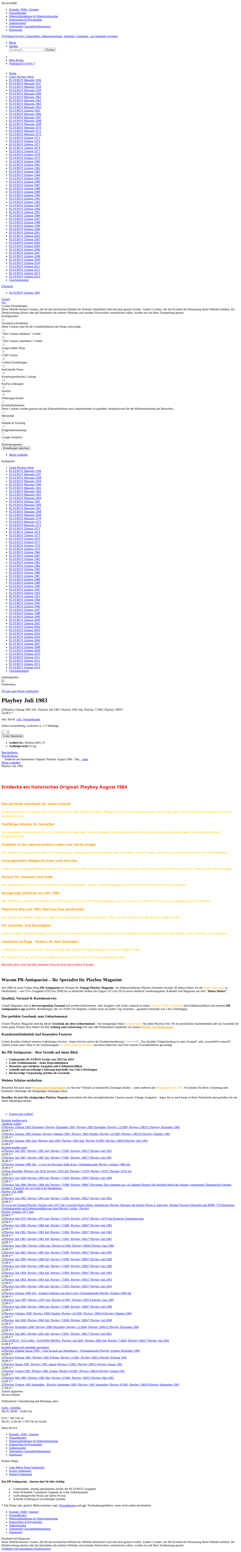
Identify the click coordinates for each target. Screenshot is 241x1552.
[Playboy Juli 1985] (46, 1252)
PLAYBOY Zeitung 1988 (24, 579)
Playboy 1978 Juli (120, 1171)
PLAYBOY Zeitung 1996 (24, 606)
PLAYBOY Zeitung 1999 (24, 616)
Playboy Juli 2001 (101, 1333)
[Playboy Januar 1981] (49, 1364)
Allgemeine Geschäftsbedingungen (30, 26)
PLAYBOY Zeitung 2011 (24, 657)
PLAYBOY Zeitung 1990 (24, 586)
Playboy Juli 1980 (101, 1225)
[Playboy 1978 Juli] (56, 1171)
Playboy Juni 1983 (137, 1140)
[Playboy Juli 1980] (46, 1225)
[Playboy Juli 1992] (46, 1198)
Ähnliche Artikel (11, 1123)
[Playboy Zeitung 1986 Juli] (50, 1164)
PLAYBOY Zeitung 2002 (24, 626)
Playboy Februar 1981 (113, 1357)
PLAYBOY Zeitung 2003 (24, 630)
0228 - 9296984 (11, 1408)
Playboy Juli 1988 (12, 1191)
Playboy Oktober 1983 (156, 1134)
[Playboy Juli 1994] (46, 1272)
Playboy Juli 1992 (101, 1198)
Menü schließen (18, 454)
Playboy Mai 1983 (103, 1377)
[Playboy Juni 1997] (47, 1300)
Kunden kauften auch (14, 1120)
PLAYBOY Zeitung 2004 (24, 633)
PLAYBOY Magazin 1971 (25, 521)
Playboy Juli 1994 (101, 1272)
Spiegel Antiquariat (20, 1474)
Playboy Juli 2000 (101, 1320)
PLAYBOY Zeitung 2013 (24, 664)
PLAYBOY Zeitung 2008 (24, 647)
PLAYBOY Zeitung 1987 (24, 576)
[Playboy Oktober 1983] (72, 1134)
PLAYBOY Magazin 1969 (25, 515)
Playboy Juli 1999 (101, 1178)
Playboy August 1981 (112, 1371)
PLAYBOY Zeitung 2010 (24, 653)
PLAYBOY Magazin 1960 (25, 484)
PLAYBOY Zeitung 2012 (24, 660)
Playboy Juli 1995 (101, 1286)
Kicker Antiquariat (20, 1470)
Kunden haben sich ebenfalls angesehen (25, 1347)
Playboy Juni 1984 (103, 1245)
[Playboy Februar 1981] (51, 1357)
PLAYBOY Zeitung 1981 (24, 555)
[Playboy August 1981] (50, 1371)
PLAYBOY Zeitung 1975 (24, 535)
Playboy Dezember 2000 (124, 1327)
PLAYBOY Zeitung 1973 (24, 528)
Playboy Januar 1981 (109, 1364)
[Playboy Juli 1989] (46, 1259)
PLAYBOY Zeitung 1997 (24, 609)
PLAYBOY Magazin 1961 (25, 487)
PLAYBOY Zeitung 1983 (24, 562)
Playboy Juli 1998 (101, 1306)
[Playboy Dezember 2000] (55, 1327)
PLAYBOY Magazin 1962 (25, 491)
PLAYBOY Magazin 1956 (25, 471)
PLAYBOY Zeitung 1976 (24, 538)
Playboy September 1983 (164, 1384)
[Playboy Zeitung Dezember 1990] (51, 1350)
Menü (12, 42)
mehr (85, 759)
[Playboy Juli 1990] (46, 1266)
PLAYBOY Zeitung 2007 (24, 643)
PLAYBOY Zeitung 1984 (24, 565)
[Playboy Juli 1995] (46, 1286)
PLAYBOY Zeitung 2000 (24, 620)
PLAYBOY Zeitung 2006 (24, 640)
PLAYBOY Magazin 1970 (25, 518)
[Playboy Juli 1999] (46, 1178)
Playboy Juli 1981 (101, 1239)
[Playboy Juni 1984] (47, 1245)
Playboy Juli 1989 (101, 1259)
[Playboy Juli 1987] (46, 1157)
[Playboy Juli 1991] (46, 1150)
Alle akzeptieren (24, 1548)
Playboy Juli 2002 (158, 1340)
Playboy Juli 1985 (101, 1252)
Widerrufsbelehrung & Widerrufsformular (33, 16)
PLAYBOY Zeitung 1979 (24, 548)
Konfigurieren (42, 1548)
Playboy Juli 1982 (101, 1232)
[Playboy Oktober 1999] (53, 1313)
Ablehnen (8, 1548)
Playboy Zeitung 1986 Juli (114, 1164)
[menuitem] (124, 9)
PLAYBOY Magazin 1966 (25, 504)
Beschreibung (10, 752)
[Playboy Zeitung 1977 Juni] (120, 1208)
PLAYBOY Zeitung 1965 (24, 501)
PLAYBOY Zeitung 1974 (24, 532)
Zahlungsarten (17, 23)
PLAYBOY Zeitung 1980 (24, 552)
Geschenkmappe (19, 670)
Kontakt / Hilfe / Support (24, 9)
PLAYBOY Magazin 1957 (25, 474)
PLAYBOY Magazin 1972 (25, 525)
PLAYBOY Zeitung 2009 (24, 650)
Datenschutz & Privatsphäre (25, 19)
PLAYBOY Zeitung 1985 (24, 569)
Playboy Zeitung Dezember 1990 (120, 1350)
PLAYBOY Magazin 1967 (25, 508)
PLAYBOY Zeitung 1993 (24, 596)
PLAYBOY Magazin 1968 (25, 511)
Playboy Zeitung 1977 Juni (18, 1211)
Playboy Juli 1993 (101, 1279)
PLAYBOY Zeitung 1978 (24, 545)
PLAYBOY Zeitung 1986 (24, 572)
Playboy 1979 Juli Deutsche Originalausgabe (117, 1218)
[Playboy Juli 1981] (46, 1239)
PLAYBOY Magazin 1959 (25, 481)
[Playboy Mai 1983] (47, 1377)
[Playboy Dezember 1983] (76, 1127)
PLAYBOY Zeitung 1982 (24, 559)
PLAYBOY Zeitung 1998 (24, 613)
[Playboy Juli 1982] (46, 1232)
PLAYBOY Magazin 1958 (25, 477)
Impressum (15, 29)
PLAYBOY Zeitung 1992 (24, 592)
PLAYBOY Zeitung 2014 (24, 667)
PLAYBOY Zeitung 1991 (24, 589)
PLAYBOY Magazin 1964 (25, 498)
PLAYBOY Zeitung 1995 (24, 603)
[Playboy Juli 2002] (75, 1340)
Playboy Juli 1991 (101, 1150)
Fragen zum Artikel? (21, 1114)
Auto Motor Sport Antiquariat (26, 1467)
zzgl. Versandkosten (28, 719)
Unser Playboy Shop (21, 467)
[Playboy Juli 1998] (46, 1306)
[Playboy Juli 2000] (46, 1320)
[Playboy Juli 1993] (46, 1279)
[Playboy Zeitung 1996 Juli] (51, 1293)
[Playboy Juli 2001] (46, 1333)
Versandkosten (17, 12)
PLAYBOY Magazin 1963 (25, 494)
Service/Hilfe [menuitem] (30, 16)
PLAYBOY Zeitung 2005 (24, 637)
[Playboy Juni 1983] (64, 1140)
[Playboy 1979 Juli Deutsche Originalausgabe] (46, 1218)
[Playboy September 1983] (75, 1384)
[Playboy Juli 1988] (120, 1188)
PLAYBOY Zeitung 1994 (24, 599)
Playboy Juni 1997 (103, 1300)
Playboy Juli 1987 (101, 1157)
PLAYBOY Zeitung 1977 (24, 542)
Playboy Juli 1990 (101, 1266)
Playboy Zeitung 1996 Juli (115, 1293)
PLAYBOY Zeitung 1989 (24, 582)
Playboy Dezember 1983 (165, 1127)
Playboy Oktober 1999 (118, 1313)
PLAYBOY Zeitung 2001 (24, 623)
